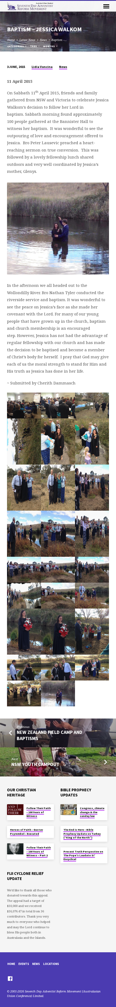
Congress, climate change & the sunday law (92, 812)
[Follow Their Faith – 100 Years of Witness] (15, 809)
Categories (15, 46)
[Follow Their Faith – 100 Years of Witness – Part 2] (15, 848)
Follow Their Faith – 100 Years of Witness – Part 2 (38, 851)
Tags (33, 46)
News (43, 40)
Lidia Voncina (42, 67)
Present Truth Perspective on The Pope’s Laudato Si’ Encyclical (83, 855)
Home (11, 40)
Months (49, 46)
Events (23, 964)
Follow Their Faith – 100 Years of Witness (38, 812)
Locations (51, 964)
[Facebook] (10, 978)
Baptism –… (59, 40)
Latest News (27, 40)
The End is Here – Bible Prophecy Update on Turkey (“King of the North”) (82, 833)
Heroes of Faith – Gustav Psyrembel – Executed (26, 831)
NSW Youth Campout (35, 764)
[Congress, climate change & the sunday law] (68, 809)
